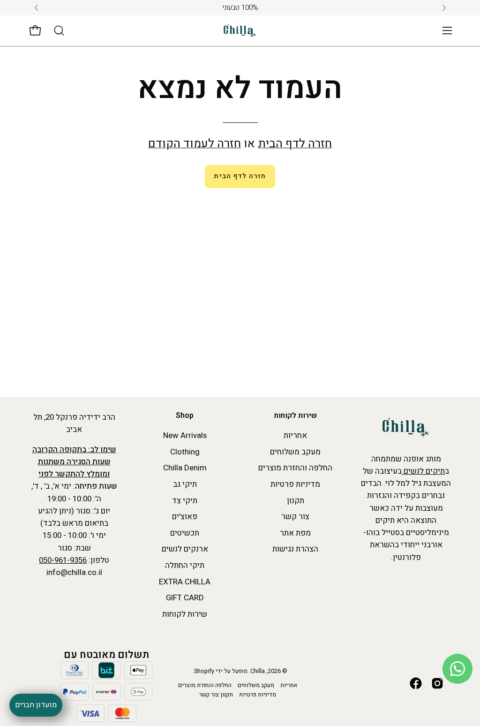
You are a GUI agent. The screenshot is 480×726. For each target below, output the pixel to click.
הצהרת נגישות (295, 549)
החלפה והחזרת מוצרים (295, 468)
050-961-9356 (63, 560)
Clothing (185, 452)
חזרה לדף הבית (295, 143)
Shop (185, 416)
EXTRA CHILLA (184, 582)
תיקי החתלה (184, 565)
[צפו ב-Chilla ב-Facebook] (416, 683)
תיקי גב (185, 484)
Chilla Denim (185, 468)
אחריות (295, 435)
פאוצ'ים (184, 516)
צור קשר (295, 516)
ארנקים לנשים (185, 549)
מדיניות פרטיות (295, 484)
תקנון (295, 501)
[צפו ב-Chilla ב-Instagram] (437, 683)
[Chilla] (240, 31)
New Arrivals (185, 435)
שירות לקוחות (295, 416)
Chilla (257, 671)
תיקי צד (184, 501)
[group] (240, 7)
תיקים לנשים (423, 471)
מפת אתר (295, 533)
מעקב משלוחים (295, 452)
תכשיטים (184, 533)
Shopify (204, 671)
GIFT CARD (185, 598)
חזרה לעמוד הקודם (194, 143)
